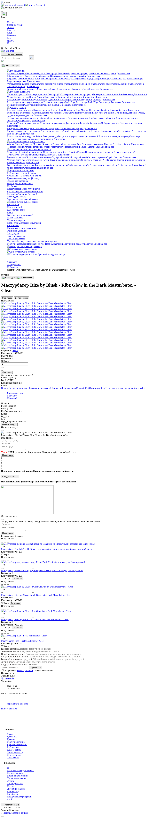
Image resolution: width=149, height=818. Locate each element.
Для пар (11, 739)
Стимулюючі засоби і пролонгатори (24, 152)
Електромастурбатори (53, 136)
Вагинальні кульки (16, 73)
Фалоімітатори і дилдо (18, 84)
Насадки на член (15, 128)
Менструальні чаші (46, 89)
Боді (79, 144)
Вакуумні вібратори (133, 78)
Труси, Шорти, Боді (90, 147)
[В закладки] (8, 277)
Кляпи (10, 212)
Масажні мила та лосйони (20, 160)
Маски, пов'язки (15, 217)
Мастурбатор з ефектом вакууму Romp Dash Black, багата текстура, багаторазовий (42, 570)
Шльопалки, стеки (16, 210)
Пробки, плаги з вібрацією (102, 118)
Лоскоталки (13, 225)
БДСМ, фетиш (14, 749)
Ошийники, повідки (17, 230)
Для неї (10, 734)
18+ (9, 43)
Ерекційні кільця (15, 105)
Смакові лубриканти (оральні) (22, 194)
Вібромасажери (14, 76)
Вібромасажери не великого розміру (68, 76)
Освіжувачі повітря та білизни (78, 112)
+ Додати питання (10, 476)
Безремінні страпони (90, 123)
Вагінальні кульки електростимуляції (35, 139)
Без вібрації (53, 105)
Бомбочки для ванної (103, 112)
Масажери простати (17, 94)
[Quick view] (2, 560)
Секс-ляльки (13, 757)
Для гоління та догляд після (103, 165)
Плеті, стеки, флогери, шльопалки (24, 223)
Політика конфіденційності (20, 770)
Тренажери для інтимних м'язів (72, 89)
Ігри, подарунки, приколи (20, 110)
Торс (92, 97)
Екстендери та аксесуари (19, 102)
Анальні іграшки (15, 118)
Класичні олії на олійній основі (65, 160)
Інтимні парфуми (97, 157)
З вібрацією (65, 105)
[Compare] (8, 560)
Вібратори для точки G (110, 78)
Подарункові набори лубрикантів (23, 189)
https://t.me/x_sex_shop (18, 703)
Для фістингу (24, 120)
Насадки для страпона (131, 123)
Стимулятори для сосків (19, 154)
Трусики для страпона (28, 123)
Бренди (10, 40)
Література (93, 89)
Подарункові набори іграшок (103, 110)
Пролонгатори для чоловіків (99, 152)
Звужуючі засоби (60, 157)
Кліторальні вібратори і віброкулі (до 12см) (56, 78)
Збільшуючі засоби (78, 157)
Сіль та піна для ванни (126, 112)
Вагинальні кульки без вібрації (41, 73)
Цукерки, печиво (41, 110)
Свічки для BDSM (16, 238)
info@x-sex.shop (9, 708)
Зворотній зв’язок (16, 789)
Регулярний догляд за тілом (20, 165)
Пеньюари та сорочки (92, 144)
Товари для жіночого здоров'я (22, 89)
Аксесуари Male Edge (64, 102)
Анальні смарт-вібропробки (38, 118)
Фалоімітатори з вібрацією (77, 84)
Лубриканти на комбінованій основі (25, 191)
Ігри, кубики (57, 110)
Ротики (40, 97)
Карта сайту (13, 791)
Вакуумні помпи (38, 99)
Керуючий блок (34, 136)
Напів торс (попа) (80, 97)
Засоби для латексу (16, 196)
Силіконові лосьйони (91, 160)
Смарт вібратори (26, 78)
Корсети (108, 144)
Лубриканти (13, 747)
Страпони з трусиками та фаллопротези (60, 123)
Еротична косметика (17, 744)
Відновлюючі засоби (110, 131)
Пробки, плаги (60, 118)
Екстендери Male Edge (87, 102)
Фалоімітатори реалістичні (43, 84)
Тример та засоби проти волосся (51, 165)
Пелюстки (36, 112)
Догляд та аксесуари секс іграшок (23, 131)
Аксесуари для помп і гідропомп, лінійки (80, 99)
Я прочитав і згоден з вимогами (29, 670)
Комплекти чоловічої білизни (65, 147)
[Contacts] (4, 14)
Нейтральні (12, 267)
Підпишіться (35, 667)
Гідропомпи (54, 99)
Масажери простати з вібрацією (75, 94)
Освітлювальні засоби (78, 165)
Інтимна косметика (16, 157)
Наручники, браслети (74, 244)
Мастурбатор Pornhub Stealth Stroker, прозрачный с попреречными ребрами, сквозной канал (46, 549)
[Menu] (2, 11)
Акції (9, 32)
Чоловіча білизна (15, 147)
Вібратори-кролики (16, 81)
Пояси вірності (14, 207)
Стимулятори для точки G (44, 154)
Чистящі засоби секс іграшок (85, 131)
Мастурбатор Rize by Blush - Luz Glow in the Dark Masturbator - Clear (35, 619)
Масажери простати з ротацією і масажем (112, 94)
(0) (11, 356)
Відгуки (11, 30)
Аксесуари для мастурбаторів (55, 131)
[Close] (2, 430)
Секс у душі (13, 233)
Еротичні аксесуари (17, 244)
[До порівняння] (24, 277)
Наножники (13, 204)
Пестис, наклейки (54, 244)
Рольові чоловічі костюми (37, 147)
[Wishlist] (5, 560)
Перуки (89, 244)
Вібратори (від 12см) (88, 78)
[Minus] (2, 370)
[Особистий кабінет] (74, 7)
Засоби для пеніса (16, 162)
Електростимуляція (16, 136)
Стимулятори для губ (124, 152)
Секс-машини (14, 755)
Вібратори (12, 78)
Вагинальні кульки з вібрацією (72, 73)
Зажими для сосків (16, 236)
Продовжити (7, 455)
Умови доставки (15, 25)
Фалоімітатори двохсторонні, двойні (109, 84)
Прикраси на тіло (36, 244)
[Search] (31, 58)
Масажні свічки (41, 160)
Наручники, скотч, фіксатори (21, 228)
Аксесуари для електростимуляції (81, 136)
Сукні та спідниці (121, 144)
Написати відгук (9, 424)
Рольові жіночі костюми (64, 144)
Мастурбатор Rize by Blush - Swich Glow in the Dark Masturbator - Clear (36, 595)
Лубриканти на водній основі (21, 173)
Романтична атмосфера (18, 112)
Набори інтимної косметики (131, 160)
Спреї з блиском (114, 157)
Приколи (68, 110)
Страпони (12, 123)
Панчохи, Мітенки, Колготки (37, 144)
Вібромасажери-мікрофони (36, 76)
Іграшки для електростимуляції (114, 136)
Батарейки (126, 131)
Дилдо (60, 84)
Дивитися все (123, 73)
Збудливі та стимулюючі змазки (22, 199)
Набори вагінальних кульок (102, 73)
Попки (32, 97)
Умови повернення (16, 778)
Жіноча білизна (14, 144)
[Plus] (2, 367)
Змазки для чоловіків (17, 181)
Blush (15, 350)
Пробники (12, 186)
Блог (9, 38)
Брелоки (122, 110)
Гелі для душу (124, 165)
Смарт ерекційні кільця (35, 105)
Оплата (10, 27)
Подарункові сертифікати (19, 796)
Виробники (12, 794)
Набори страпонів (110, 123)
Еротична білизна (16, 742)
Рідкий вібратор (77, 152)
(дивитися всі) (26, 375)
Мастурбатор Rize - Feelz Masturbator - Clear (22, 641)
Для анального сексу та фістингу (23, 178)
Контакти (11, 35)
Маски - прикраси (16, 220)
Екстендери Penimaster (110, 102)
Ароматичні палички (51, 112)
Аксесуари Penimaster (43, 102)
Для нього (12, 262)
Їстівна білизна (81, 110)
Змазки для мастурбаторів (20, 183)
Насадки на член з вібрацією (69, 128)
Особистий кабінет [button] (10, 48)
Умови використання (17, 775)
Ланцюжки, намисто (78, 118)
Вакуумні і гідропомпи (18, 99)
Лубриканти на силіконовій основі (24, 175)
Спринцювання (31, 168)
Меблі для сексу (15, 752)
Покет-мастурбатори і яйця (57, 97)
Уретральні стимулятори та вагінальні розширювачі (32, 241)
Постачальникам (15, 773)
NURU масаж (109, 160)
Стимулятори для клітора (55, 152)
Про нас (11, 22)
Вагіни (25, 97)
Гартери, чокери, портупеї (20, 215)
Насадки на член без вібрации (39, 128)
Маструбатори (14, 97)
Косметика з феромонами (39, 157)
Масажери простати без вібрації (43, 94)
